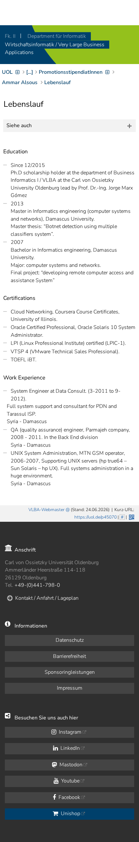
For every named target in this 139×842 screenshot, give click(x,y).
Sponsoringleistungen (70, 672)
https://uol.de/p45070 (95, 517)
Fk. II (11, 36)
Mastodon (70, 764)
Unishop (69, 813)
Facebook (68, 797)
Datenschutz (70, 640)
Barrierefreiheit (69, 656)
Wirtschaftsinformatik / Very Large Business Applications (54, 48)
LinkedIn (69, 748)
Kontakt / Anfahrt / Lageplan (47, 598)
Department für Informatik (56, 36)
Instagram (69, 732)
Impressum (69, 688)
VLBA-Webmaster (46, 510)
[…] (29, 72)
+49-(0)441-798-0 (37, 585)
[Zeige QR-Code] (131, 516)
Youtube (70, 780)
